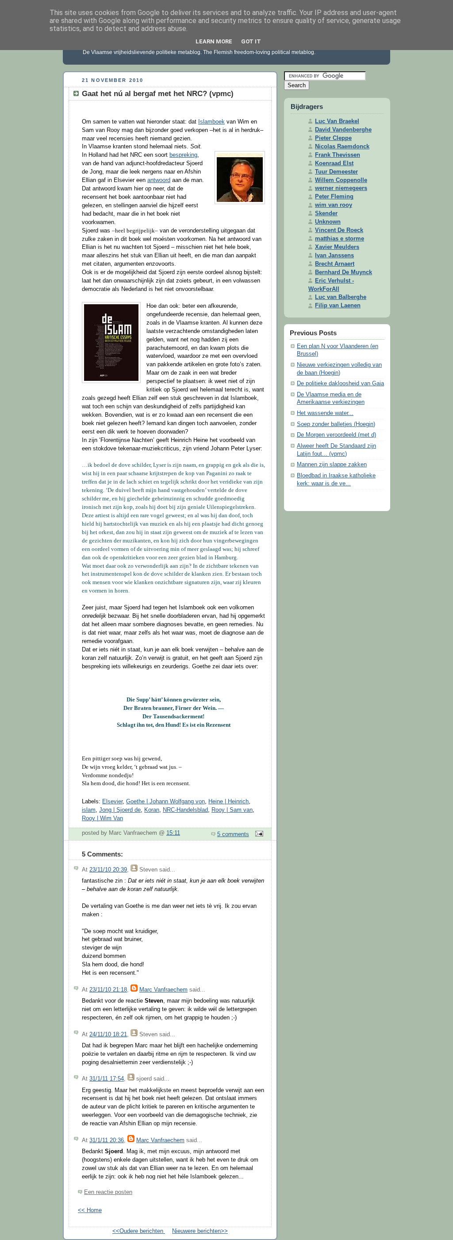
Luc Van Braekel (337, 121)
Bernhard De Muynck (343, 272)
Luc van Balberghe (340, 297)
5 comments (233, 834)
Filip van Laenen (338, 305)
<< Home (90, 1210)
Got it (251, 41)
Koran (151, 810)
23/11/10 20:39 (108, 870)
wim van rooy (333, 205)
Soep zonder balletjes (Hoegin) (336, 424)
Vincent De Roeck (339, 230)
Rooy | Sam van (232, 810)
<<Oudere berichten (138, 1231)
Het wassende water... (325, 413)
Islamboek (211, 122)
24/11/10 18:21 (108, 1034)
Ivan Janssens (334, 255)
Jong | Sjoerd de (120, 810)
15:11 (173, 833)
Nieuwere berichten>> (200, 1231)
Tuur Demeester (336, 172)
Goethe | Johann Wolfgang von (165, 801)
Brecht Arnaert (334, 264)
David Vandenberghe (343, 130)
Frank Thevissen (337, 155)
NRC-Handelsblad (185, 810)
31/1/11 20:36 (106, 1140)
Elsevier (112, 801)
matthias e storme (339, 239)
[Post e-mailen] (258, 834)
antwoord (158, 180)
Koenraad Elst (334, 163)
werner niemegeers (341, 188)
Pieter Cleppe (333, 138)
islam (89, 810)
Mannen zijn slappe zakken (332, 464)
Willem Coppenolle (341, 180)
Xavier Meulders (337, 247)
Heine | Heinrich (228, 801)
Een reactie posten (108, 1192)
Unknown (328, 222)
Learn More (214, 41)
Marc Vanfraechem (163, 990)
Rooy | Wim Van (102, 818)
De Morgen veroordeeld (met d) (336, 435)
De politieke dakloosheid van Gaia (340, 383)
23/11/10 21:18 (108, 990)
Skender (326, 213)
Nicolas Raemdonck (342, 146)
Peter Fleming (334, 197)
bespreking (183, 155)
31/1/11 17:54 (106, 1079)
